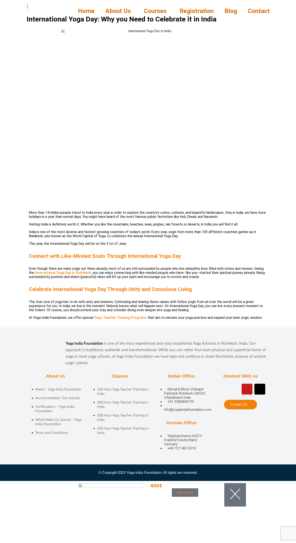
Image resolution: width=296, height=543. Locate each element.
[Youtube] (234, 389)
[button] (119, 11)
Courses (155, 11)
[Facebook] (221, 389)
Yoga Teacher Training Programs (120, 318)
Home (86, 11)
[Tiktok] (259, 389)
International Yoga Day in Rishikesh (63, 273)
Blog (230, 11)
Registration (197, 11)
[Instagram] (247, 389)
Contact (259, 11)
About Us (118, 11)
